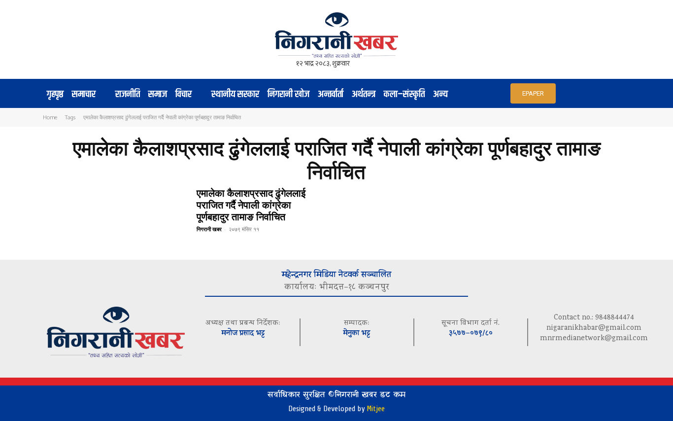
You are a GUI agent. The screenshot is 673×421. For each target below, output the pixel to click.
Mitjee (376, 408)
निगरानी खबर (209, 229)
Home (50, 117)
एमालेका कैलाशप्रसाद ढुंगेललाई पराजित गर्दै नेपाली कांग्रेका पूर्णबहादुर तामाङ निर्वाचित (251, 204)
